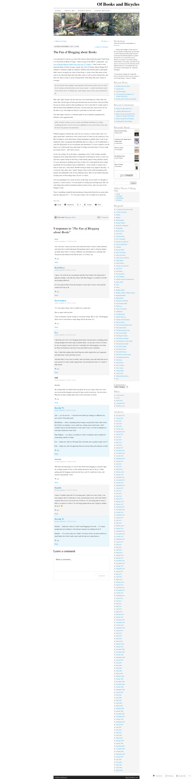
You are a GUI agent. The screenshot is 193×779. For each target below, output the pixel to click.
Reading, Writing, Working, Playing (125, 293)
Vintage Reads (120, 370)
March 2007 (119, 738)
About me (69, 10)
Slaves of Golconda (121, 309)
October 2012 (119, 566)
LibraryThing (119, 198)
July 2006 (118, 759)
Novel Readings (120, 276)
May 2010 (119, 636)
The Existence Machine (122, 338)
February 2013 (120, 555)
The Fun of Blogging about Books (75, 52)
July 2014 (118, 520)
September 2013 (120, 539)
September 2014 (120, 515)
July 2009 (118, 663)
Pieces (118, 287)
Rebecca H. (119, 108)
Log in (118, 398)
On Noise (105, 41)
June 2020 (119, 423)
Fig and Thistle (120, 250)
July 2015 (118, 491)
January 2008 (119, 711)
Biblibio (118, 217)
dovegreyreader (120, 236)
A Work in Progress (121, 212)
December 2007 (120, 714)
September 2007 (120, 722)
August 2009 (119, 660)
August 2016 (119, 461)
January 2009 (119, 679)
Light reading (119, 260)
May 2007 (119, 732)
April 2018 (119, 445)
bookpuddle (119, 228)
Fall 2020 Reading (121, 91)
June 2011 (119, 603)
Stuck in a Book (120, 322)
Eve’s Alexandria (120, 239)
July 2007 (118, 727)
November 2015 (120, 480)
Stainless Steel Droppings (123, 319)
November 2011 (120, 590)
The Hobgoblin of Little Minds (124, 341)
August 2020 (119, 418)
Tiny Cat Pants (120, 365)
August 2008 (119, 692)
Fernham (118, 247)
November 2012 (120, 563)
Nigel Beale (119, 271)
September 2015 (120, 485)
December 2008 (120, 681)
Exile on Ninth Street (121, 244)
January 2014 (119, 528)
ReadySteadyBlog (121, 295)
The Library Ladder (121, 346)
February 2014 (120, 526)
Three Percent (119, 362)
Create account (120, 395)
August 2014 (119, 517)
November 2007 (120, 716)
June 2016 (119, 466)
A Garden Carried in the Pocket (124, 209)
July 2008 (118, 695)
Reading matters (120, 290)
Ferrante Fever (120, 89)
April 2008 (119, 703)
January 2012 (119, 585)
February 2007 (120, 740)
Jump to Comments (101, 47)
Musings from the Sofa (122, 266)
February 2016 (120, 472)
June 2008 (119, 698)
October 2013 (119, 536)
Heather (118, 121)
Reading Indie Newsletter (123, 86)
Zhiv (117, 379)
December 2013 (120, 531)
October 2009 (119, 655)
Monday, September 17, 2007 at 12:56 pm (66, 490)
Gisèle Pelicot (119, 143)
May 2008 (119, 700)
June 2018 (119, 440)
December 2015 (120, 477)
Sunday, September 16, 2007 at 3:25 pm (65, 380)
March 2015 (119, 499)
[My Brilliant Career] (136, 161)
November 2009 (120, 652)
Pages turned (119, 282)
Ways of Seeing (119, 164)
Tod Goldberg (119, 149)
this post (71, 59)
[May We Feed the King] (136, 136)
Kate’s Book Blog (121, 252)
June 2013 (119, 544)
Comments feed (120, 403)
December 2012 (120, 560)
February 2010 (120, 644)
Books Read (84, 10)
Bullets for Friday (60, 41)
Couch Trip (119, 233)
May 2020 (119, 426)
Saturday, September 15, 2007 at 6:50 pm (65, 241)
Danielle (58, 487)
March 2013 (119, 552)
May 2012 (119, 574)
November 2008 (120, 684)
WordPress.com (120, 406)
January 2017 (119, 448)
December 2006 (120, 746)
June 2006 (119, 762)
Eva (56, 332)
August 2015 (119, 488)
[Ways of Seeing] (136, 170)
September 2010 (120, 628)
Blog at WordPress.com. (132, 777)
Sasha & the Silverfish (122, 301)
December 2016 (120, 450)
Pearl (117, 284)
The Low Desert (119, 147)
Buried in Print (120, 231)
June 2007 (119, 730)
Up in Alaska (119, 368)
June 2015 (119, 493)
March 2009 (119, 673)
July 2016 (118, 464)
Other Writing (102, 10)
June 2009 (119, 665)
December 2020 (120, 415)
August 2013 (119, 542)
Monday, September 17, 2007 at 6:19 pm (65, 521)
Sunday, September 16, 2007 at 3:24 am (65, 303)
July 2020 (118, 421)
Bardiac (118, 215)
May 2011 (119, 606)
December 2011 (120, 587)
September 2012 (120, 569)
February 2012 (120, 582)
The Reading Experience (122, 357)
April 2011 (119, 609)
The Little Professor (121, 352)
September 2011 (120, 595)
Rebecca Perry (119, 133)
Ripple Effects (120, 298)
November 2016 (120, 453)
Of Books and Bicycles (118, 4)
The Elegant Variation (122, 336)
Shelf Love (119, 306)
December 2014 (120, 507)
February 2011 (120, 614)
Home (58, 10)
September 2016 (120, 458)
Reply (56, 262)
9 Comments (104, 217)
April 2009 (119, 671)
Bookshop (116, 45)
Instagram (119, 200)
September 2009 (120, 657)
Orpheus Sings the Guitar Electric (125, 279)
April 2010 (119, 638)
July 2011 (118, 601)
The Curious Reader (121, 333)
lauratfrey (118, 111)
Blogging (68, 217)
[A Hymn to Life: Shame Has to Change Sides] (136, 144)
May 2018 (119, 442)
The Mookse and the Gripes (123, 354)
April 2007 (119, 735)
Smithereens (119, 311)
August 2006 (119, 757)
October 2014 (119, 512)
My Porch (119, 268)
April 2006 (119, 767)
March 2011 (119, 612)
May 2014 (119, 523)
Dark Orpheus (60, 300)
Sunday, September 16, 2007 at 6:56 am (65, 335)
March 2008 (119, 706)
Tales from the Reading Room (124, 325)
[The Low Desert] (136, 152)
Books (74, 217)
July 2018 (118, 437)
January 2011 (119, 617)
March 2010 (119, 641)
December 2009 (120, 649)
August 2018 (119, 434)
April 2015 (119, 496)
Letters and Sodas (121, 255)
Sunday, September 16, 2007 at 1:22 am (65, 270)
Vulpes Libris (119, 373)
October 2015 (119, 483)
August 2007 (119, 724)
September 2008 (120, 689)
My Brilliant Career (120, 156)
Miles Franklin (119, 158)
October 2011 (119, 593)
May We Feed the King (121, 131)
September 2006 (120, 754)
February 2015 (120, 501)
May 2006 (119, 765)
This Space (119, 360)
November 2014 (120, 509)
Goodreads (119, 196)
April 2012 (119, 577)
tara (56, 239)
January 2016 (119, 474)
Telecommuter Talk (121, 327)
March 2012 (119, 579)
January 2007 (119, 743)
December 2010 (120, 620)
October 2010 (119, 625)
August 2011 (119, 598)
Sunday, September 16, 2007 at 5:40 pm (65, 410)
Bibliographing (120, 220)
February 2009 (120, 676)
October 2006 (119, 751)
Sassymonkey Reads (121, 303)
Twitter (118, 194)
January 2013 (119, 558)
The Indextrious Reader (122, 344)
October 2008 (119, 687)
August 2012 (119, 571)
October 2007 (119, 719)
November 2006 (120, 749)
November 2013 (120, 534)
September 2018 (120, 431)
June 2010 (119, 633)
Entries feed (119, 400)
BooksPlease (60, 267)
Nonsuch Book (120, 274)
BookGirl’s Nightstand (122, 225)
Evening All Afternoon (122, 241)
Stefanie (58, 459)
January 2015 (119, 504)
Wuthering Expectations (122, 376)
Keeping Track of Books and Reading (126, 99)
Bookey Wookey (120, 223)
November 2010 (120, 622)
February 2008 (120, 708)
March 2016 (119, 469)
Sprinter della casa (121, 317)
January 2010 (119, 646)
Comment (101, 576)
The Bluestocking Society (123, 330)
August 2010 (119, 630)
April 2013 (119, 550)
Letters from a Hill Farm (122, 258)
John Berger (118, 166)
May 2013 (119, 547)
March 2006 (119, 770)
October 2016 (119, 456)
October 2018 (119, 429)
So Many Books (120, 314)
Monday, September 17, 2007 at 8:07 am (65, 461)
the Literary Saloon (121, 349)
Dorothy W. (59, 408)
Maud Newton (120, 263)
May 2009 (119, 668)
